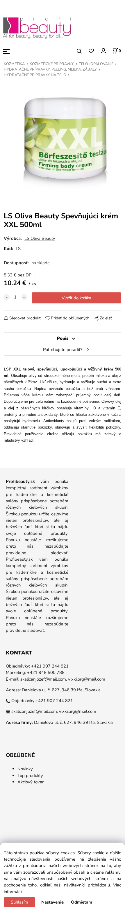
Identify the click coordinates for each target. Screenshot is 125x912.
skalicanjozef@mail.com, (43, 679)
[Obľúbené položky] (91, 51)
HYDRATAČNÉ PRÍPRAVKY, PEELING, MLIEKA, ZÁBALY (50, 69)
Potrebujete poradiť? (62, 349)
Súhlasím (19, 902)
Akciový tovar (30, 782)
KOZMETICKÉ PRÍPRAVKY (52, 63)
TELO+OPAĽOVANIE (96, 63)
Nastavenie (52, 902)
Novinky (25, 769)
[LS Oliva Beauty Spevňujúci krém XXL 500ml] (62, 142)
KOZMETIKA (14, 63)
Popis (62, 338)
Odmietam (81, 902)
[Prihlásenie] (103, 50)
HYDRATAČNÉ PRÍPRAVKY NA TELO (35, 75)
